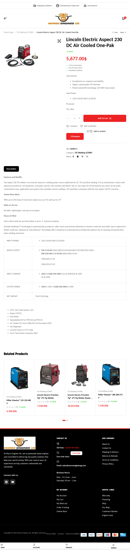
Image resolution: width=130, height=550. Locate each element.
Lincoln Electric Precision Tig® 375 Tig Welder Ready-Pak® (79, 398)
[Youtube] (12, 482)
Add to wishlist (90, 126)
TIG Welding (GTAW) (25, 32)
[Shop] (2, 545)
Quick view (24, 388)
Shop (3, 547)
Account (36, 547)
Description (11, 169)
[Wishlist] (67, 545)
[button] (59, 41)
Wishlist (69, 547)
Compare (73, 126)
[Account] (34, 545)
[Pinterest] (6, 482)
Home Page (8, 32)
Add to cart (103, 118)
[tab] (11, 169)
